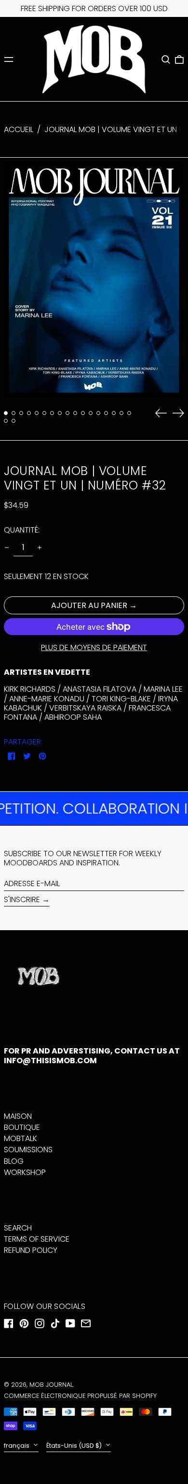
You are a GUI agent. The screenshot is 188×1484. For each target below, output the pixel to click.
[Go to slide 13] (98, 413)
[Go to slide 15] (114, 413)
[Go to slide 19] (13, 421)
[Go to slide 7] (52, 413)
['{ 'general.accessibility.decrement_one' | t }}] (6, 547)
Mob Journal (51, 1384)
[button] (166, 59)
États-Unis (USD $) (74, 1445)
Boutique (22, 1127)
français (17, 1445)
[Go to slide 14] (106, 413)
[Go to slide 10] (75, 413)
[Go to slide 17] (129, 413)
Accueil (18, 129)
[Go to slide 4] (29, 413)
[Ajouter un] (39, 547)
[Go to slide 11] (83, 413)
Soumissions (28, 1149)
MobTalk (20, 1138)
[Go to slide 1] (6, 413)
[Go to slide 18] (6, 421)
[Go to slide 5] (37, 413)
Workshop (25, 1172)
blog (14, 1161)
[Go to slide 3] (21, 413)
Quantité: (22, 529)
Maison (18, 1116)
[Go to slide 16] (121, 413)
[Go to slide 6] (44, 413)
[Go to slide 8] (60, 413)
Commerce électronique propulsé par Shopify (80, 1396)
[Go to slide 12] (91, 413)
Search (18, 1227)
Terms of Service (36, 1239)
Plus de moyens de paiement (94, 647)
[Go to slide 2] (13, 413)
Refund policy (30, 1250)
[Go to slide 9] (67, 413)
